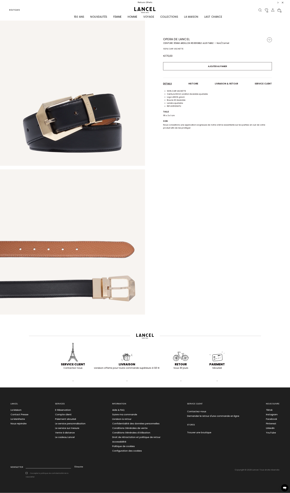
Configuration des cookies (127, 450)
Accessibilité (119, 441)
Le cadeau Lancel (65, 437)
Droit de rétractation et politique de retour (136, 437)
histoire (193, 83)
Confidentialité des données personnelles (136, 423)
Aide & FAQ (118, 409)
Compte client (63, 414)
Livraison (127, 364)
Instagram (272, 414)
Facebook (271, 419)
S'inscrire (78, 466)
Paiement (217, 364)
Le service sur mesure (67, 428)
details (167, 83)
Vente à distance (65, 432)
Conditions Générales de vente (130, 428)
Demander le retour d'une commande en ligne (213, 416)
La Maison (16, 409)
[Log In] (273, 9)
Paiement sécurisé (65, 419)
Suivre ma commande (124, 414)
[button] (278, 2)
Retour (181, 364)
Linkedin (270, 428)
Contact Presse (19, 414)
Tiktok (269, 409)
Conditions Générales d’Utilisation (131, 432)
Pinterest (271, 423)
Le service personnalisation (70, 423)
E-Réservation (63, 409)
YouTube (271, 432)
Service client (263, 83)
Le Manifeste (18, 419)
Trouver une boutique (199, 432)
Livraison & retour (226, 83)
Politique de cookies (123, 446)
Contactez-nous (196, 411)
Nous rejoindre (19, 423)
